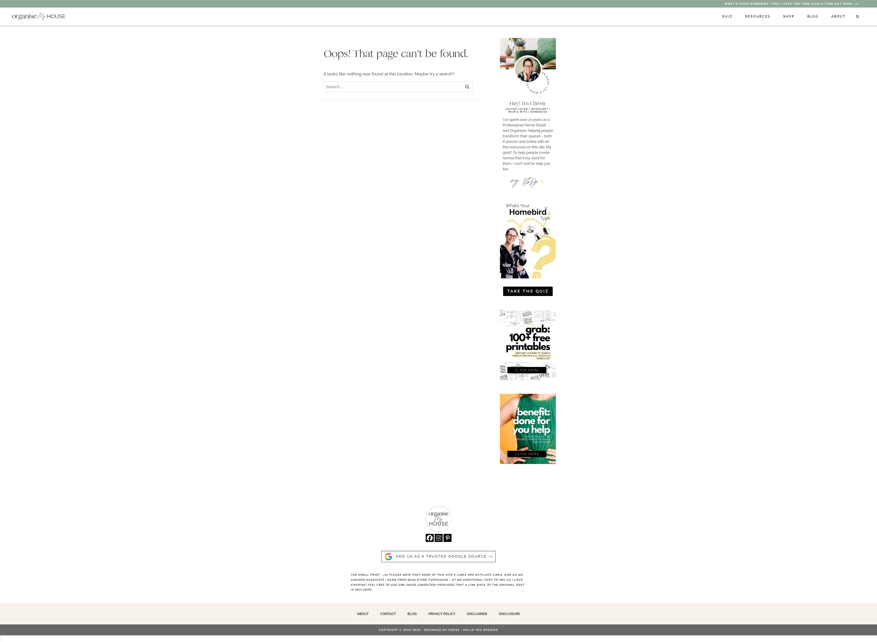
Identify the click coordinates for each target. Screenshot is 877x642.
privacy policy (441, 614)
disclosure (509, 614)
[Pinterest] (448, 538)
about (838, 16)
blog (813, 16)
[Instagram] (439, 538)
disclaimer (477, 614)
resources (757, 16)
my (525, 180)
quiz (727, 16)
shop (789, 16)
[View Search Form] (857, 16)
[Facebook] (430, 538)
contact (388, 614)
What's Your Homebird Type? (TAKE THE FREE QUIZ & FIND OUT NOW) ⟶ (791, 3)
